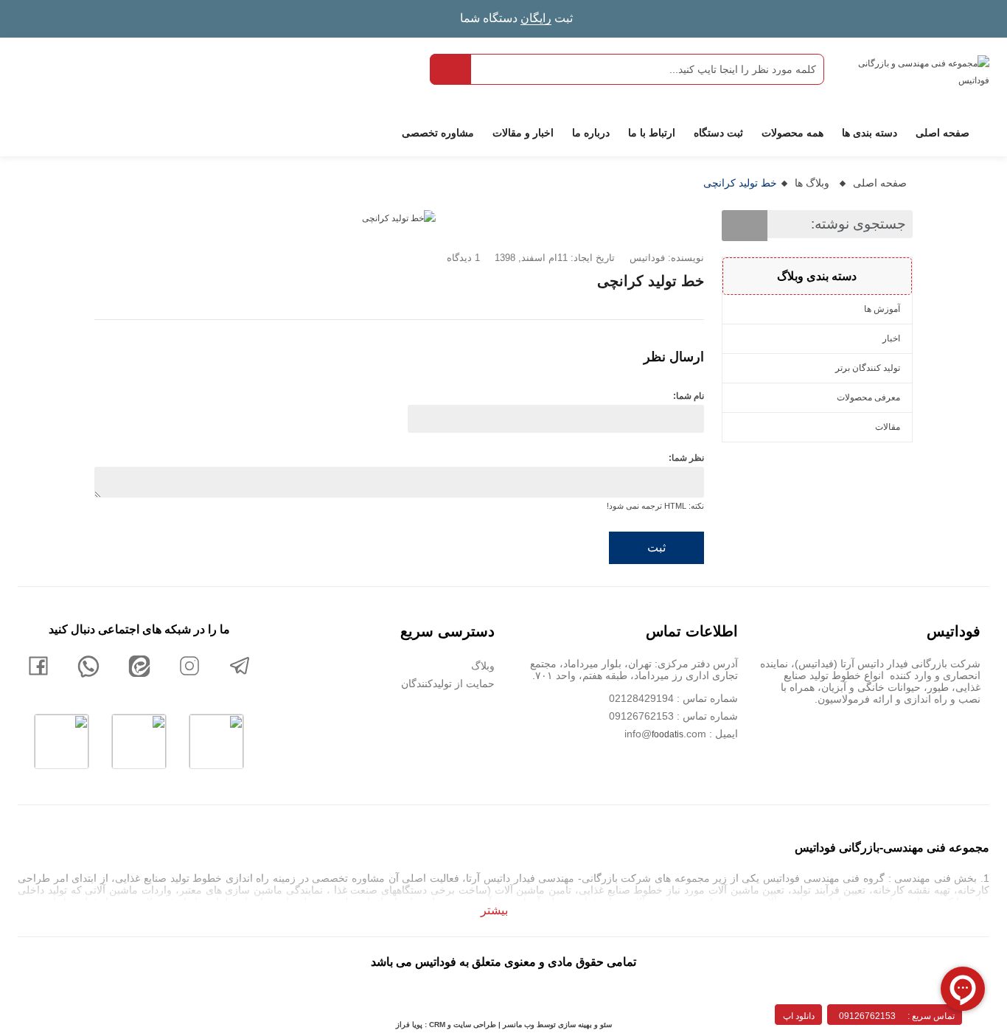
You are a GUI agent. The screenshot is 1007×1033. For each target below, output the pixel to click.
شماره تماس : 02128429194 (673, 698)
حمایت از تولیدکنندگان (448, 683)
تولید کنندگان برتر (867, 368)
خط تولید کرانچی (740, 183)
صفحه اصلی (880, 183)
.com (694, 734)
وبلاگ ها (812, 183)
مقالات (887, 427)
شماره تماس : (706, 716)
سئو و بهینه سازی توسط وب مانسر (556, 1024)
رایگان (535, 18)
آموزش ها (882, 309)
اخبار (891, 338)
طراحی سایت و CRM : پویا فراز (446, 1024)
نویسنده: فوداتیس (667, 257)
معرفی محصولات (868, 397)
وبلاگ (483, 666)
